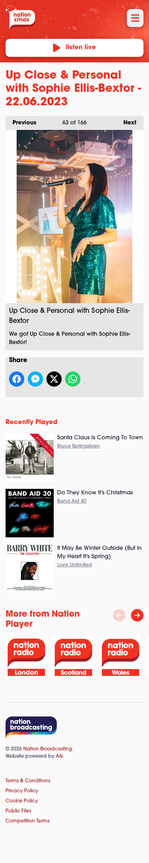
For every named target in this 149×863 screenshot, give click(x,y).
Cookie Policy (22, 801)
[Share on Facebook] (16, 379)
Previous (21, 123)
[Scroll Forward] (137, 615)
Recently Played (32, 423)
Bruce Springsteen (78, 446)
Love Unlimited (74, 565)
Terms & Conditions (28, 781)
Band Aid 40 (71, 501)
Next (126, 123)
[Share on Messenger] (35, 379)
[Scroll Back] (119, 615)
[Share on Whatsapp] (72, 379)
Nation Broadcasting (47, 749)
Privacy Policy (22, 791)
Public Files (18, 811)
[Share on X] (54, 379)
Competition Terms (28, 821)
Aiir (59, 756)
